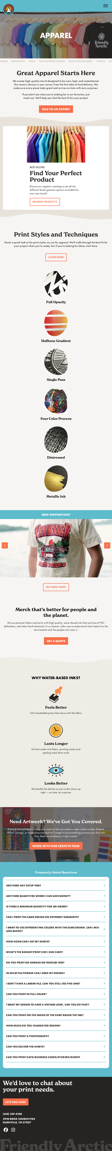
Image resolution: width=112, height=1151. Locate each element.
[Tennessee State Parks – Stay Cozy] (56, 548)
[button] (56, 109)
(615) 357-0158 (12, 1114)
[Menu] (105, 5)
